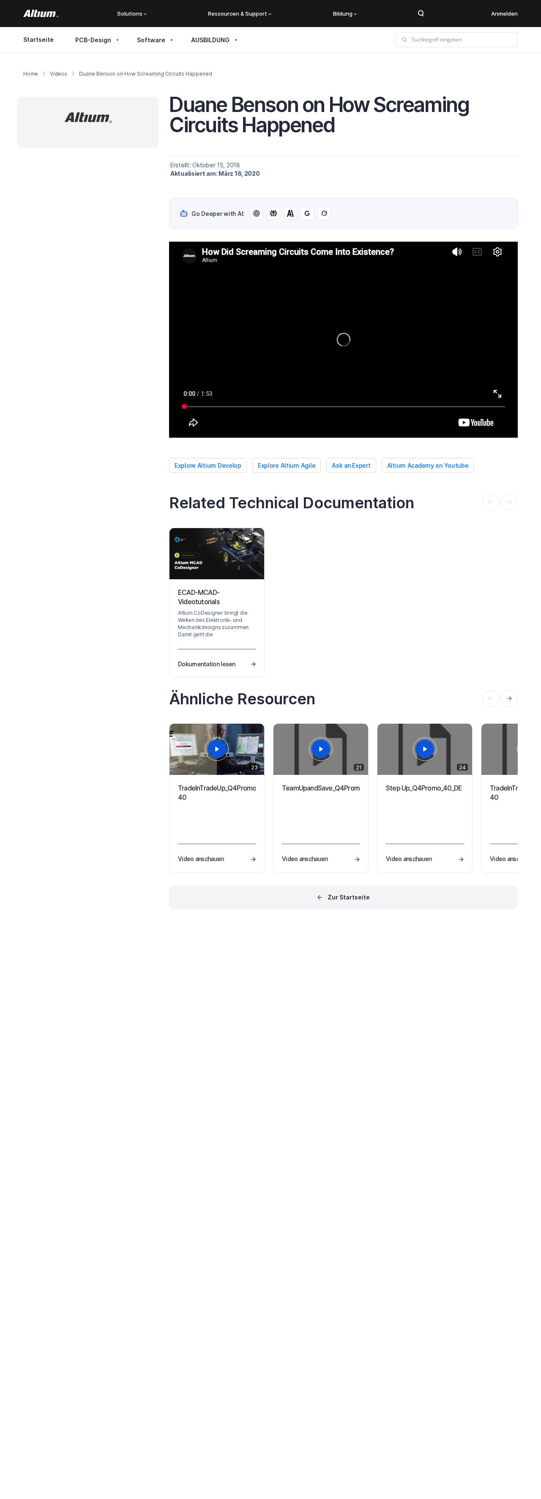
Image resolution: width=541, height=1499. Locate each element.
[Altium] (40, 13)
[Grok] (324, 213)
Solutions (129, 13)
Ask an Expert (351, 465)
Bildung (342, 13)
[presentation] (509, 698)
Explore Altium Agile (286, 465)
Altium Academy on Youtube (428, 465)
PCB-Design (93, 40)
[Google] (307, 213)
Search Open (421, 13)
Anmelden (504, 13)
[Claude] (290, 213)
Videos (58, 74)
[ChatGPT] (256, 213)
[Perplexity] (273, 213)
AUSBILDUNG (210, 40)
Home (30, 74)
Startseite (38, 39)
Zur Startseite (349, 897)
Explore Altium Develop (208, 465)
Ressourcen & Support (237, 13)
